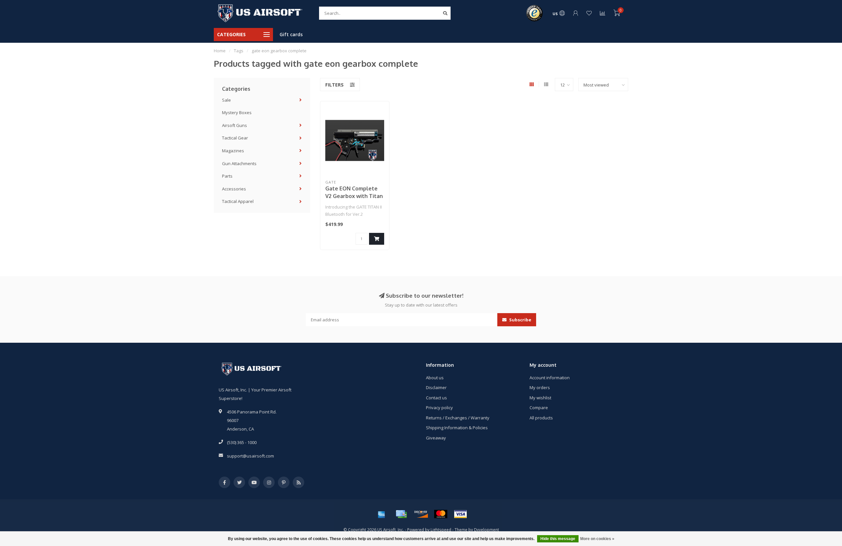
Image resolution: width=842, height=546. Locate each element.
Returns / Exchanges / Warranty (457, 418)
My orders (540, 387)
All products (541, 418)
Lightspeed (441, 529)
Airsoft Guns (234, 125)
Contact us (436, 398)
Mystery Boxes (237, 112)
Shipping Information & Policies (457, 428)
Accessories (234, 189)
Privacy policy (439, 407)
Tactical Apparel (238, 201)
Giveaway (436, 438)
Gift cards (291, 34)
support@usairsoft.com (250, 456)
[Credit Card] (401, 514)
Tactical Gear (235, 138)
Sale (226, 100)
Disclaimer (436, 387)
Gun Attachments (239, 163)
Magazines (233, 151)
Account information (550, 378)
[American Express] (381, 514)
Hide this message (557, 538)
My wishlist (540, 398)
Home (220, 51)
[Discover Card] (421, 514)
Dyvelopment (486, 529)
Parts (227, 176)
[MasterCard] (441, 514)
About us (435, 378)
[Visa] (460, 514)
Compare (539, 407)
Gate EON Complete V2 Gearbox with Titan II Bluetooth (354, 196)
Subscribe (519, 320)
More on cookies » (597, 538)
